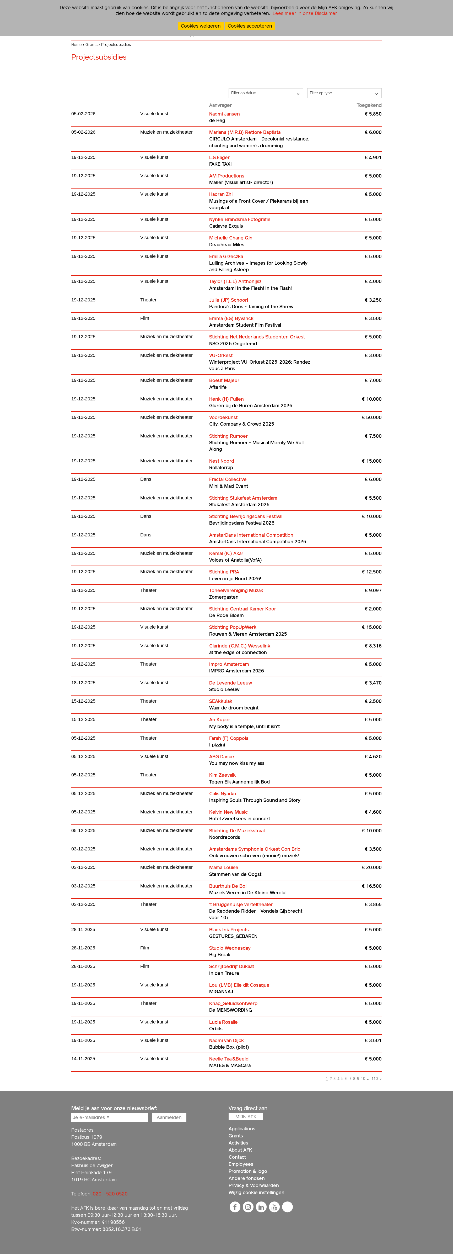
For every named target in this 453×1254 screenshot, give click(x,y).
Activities (238, 1143)
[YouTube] (274, 1207)
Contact (237, 1157)
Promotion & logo (248, 1171)
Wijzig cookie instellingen (256, 1192)
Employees (241, 1164)
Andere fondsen (247, 1178)
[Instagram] (248, 1207)
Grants (91, 44)
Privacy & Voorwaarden (254, 1185)
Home (76, 44)
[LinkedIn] (261, 1207)
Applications (242, 1128)
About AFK (240, 1150)
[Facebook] (235, 1207)
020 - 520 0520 (110, 1193)
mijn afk (246, 1116)
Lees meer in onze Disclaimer (304, 13)
